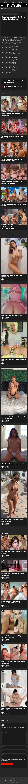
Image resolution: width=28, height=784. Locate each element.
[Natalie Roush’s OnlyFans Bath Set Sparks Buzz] (14, 256)
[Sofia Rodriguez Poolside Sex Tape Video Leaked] (14, 194)
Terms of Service (5, 780)
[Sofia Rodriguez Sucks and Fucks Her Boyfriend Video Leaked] (14, 172)
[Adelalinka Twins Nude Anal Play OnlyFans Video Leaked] (14, 622)
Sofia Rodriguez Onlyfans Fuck (10, 62)
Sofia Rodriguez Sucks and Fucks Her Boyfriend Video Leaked (12, 182)
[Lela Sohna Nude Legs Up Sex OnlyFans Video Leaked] (14, 688)
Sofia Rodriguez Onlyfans (9, 60)
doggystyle (5, 39)
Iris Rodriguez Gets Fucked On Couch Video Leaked (12, 574)
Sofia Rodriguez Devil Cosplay (10, 46)
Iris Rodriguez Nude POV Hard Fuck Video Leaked (13, 552)
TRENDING (21, 2)
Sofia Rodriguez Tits (7, 73)
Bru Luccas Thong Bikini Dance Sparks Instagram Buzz (13, 520)
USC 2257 (12, 780)
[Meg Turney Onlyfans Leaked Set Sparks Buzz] (14, 340)
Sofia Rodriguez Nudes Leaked (10, 59)
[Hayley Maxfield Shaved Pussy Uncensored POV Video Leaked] (14, 591)
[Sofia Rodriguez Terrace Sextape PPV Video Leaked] (14, 104)
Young (17, 75)
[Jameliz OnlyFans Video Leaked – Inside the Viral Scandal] (14, 391)
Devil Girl (22, 37)
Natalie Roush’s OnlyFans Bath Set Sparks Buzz (11, 275)
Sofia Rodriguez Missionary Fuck (11, 53)
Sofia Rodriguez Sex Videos (9, 70)
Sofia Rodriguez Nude (8, 56)
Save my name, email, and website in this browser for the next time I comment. (13, 760)
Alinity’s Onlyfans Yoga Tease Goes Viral (13, 464)
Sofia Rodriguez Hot (7, 50)
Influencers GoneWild (14, 782)
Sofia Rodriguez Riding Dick (9, 67)
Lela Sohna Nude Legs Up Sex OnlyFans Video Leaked (13, 709)
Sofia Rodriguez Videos (8, 75)
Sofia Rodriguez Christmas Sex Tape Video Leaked (12, 137)
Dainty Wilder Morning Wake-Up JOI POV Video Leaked (13, 662)
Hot (2, 536)
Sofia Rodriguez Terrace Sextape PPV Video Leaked (12, 114)
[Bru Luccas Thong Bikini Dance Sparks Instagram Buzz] (14, 494)
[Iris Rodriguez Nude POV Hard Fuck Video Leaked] (14, 542)
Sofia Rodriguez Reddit (8, 65)
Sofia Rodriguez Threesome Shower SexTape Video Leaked (12, 227)
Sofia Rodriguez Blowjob (9, 43)
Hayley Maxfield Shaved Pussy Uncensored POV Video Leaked (10, 602)
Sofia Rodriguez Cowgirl (8, 45)
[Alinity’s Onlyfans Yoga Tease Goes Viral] (14, 443)
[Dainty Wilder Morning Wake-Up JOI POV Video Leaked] (14, 652)
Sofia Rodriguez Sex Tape (9, 69)
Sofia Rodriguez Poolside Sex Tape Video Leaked (13, 204)
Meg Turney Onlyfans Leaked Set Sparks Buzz (13, 360)
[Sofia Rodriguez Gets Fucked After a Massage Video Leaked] (14, 149)
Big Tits (4, 37)
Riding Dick (18, 40)
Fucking (17, 39)
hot (22, 39)
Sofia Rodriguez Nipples (8, 55)
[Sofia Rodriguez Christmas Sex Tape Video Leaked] (14, 127)
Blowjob (9, 37)
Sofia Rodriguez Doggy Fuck (9, 49)
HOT (13, 2)
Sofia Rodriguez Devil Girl (9, 47)
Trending (2, 426)
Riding (12, 40)
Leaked (3, 40)
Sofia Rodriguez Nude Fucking (10, 57)
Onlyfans (3, 111)
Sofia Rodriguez (16, 42)
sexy (9, 42)
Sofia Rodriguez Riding (8, 66)
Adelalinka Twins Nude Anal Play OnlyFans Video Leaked (11, 636)
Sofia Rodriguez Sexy (8, 72)
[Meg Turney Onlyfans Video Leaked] (14, 299)
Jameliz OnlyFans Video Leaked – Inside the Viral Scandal (13, 417)
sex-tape (4, 42)
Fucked (12, 39)
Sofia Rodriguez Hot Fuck (9, 52)
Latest (6, 2)
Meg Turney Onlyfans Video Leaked (11, 315)
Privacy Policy (18, 780)
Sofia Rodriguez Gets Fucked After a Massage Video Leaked (12, 159)
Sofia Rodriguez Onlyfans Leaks (10, 63)
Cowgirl (16, 37)
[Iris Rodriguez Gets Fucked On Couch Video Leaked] (14, 566)
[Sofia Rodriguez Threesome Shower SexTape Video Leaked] (14, 217)
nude (8, 40)
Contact (24, 780)
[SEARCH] (26, 5)
